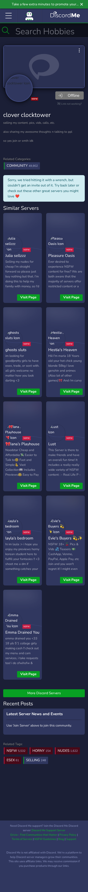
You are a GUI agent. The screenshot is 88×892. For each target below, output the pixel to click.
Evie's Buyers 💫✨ (65, 538)
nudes (68, 750)
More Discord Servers (44, 693)
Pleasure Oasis (61, 255)
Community (22, 165)
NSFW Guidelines (45, 839)
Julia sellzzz (15, 255)
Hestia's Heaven (62, 349)
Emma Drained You (22, 632)
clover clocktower (27, 115)
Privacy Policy (67, 835)
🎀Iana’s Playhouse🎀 (22, 447)
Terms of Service (22, 839)
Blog (61, 839)
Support (71, 839)
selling (36, 760)
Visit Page (28, 297)
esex (13, 760)
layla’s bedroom (19, 538)
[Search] (5, 30)
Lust (52, 444)
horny (41, 750)
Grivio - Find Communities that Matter (33, 835)
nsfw (16, 750)
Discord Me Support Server (48, 830)
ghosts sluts (15, 349)
